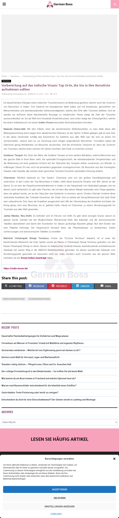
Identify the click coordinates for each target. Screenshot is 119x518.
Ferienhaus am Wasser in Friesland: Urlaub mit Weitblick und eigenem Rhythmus (43, 343)
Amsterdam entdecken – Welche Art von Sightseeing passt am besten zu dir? (41, 350)
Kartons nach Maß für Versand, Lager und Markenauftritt (31, 357)
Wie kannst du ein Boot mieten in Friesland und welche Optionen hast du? (39, 378)
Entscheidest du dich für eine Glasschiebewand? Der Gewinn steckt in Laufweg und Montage (48, 399)
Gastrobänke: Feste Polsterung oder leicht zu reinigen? (30, 392)
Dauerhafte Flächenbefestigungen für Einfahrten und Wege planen (35, 336)
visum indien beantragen (39, 299)
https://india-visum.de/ (16, 268)
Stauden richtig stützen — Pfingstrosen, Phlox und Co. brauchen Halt (36, 364)
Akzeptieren (59, 489)
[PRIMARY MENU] (4, 4)
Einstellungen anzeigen (60, 506)
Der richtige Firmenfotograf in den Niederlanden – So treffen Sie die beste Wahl (42, 371)
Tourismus (6, 81)
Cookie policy (56, 514)
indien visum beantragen (13, 299)
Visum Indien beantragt (33, 258)
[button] (114, 458)
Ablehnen (60, 498)
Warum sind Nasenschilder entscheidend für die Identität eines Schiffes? (39, 385)
